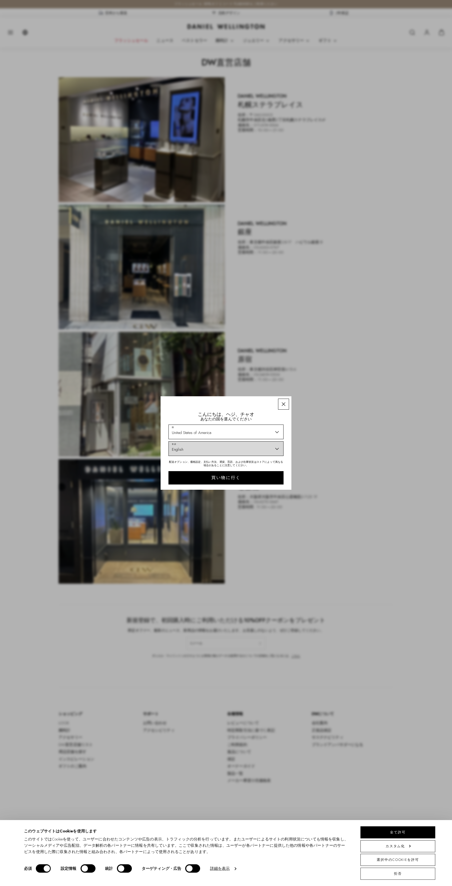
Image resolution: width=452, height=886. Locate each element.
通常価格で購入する (263, 490)
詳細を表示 (220, 869)
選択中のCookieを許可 (398, 859)
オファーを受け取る (263, 473)
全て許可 (398, 832)
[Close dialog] (317, 371)
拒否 (398, 873)
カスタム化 (395, 846)
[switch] (88, 868)
